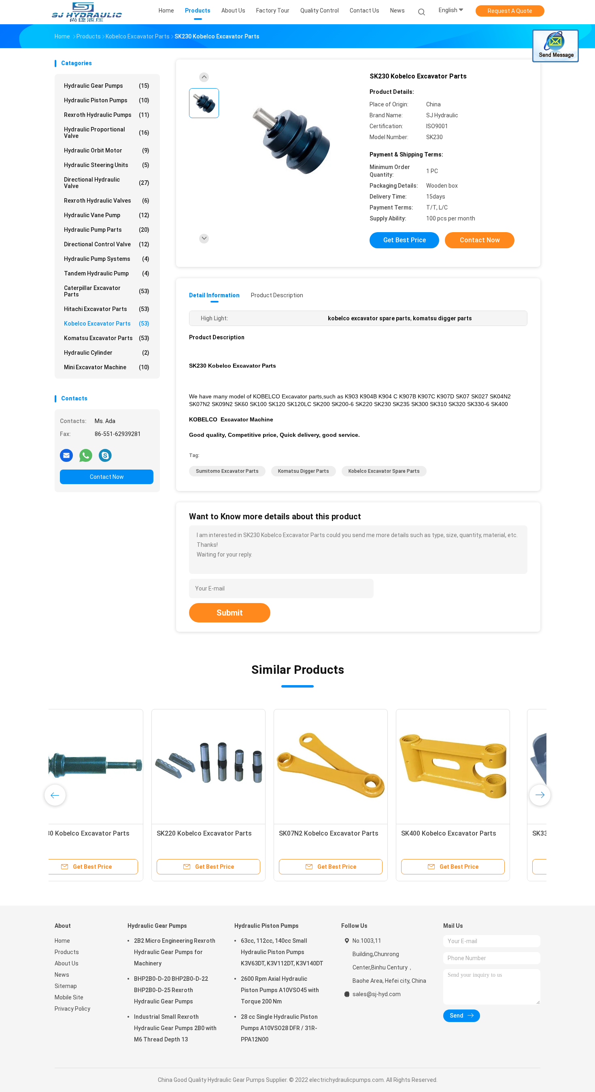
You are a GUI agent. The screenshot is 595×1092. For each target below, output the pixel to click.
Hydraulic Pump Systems (106, 259)
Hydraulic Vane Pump (106, 215)
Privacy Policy (72, 1008)
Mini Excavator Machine (106, 367)
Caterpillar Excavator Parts (106, 291)
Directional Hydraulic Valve (106, 182)
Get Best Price (404, 240)
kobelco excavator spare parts (384, 471)
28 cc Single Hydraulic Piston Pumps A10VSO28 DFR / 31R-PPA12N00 (279, 1028)
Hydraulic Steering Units (106, 165)
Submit (230, 613)
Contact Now (107, 477)
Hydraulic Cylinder (106, 352)
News (62, 974)
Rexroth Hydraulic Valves (106, 200)
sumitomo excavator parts (227, 471)
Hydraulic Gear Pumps (106, 86)
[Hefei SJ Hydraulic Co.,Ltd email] (66, 455)
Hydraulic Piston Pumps (106, 100)
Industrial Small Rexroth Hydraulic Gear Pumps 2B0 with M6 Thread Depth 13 (175, 1028)
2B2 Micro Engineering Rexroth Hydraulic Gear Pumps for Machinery (174, 952)
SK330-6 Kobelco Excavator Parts (110, 833)
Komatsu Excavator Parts (106, 338)
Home (62, 941)
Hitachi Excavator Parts (106, 309)
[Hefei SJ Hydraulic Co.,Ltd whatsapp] (85, 455)
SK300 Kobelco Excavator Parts (474, 833)
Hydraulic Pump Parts (106, 229)
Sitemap (66, 986)
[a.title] (111, 766)
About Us (67, 963)
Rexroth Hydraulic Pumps (106, 115)
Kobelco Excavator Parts (106, 323)
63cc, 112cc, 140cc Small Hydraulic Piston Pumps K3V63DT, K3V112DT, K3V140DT (282, 952)
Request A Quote (510, 11)
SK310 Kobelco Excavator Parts (352, 833)
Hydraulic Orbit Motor (106, 150)
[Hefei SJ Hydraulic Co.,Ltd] (86, 12)
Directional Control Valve (106, 244)
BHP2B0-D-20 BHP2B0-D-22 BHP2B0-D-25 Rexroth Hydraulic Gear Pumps (171, 990)
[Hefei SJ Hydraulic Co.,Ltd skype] (105, 455)
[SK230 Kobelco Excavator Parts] (291, 140)
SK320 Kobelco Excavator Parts (229, 833)
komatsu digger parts (303, 471)
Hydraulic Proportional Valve (106, 132)
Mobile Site (69, 997)
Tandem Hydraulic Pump (106, 273)
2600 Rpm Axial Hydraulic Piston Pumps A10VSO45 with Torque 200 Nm (280, 990)
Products (67, 952)
